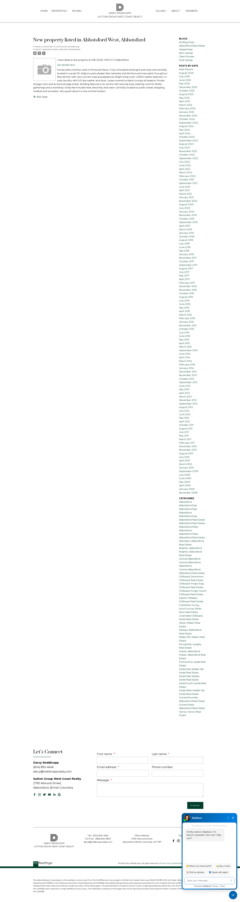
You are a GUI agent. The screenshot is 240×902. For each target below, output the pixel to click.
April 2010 (184, 460)
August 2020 (186, 204)
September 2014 (188, 350)
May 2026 (184, 83)
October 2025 (187, 90)
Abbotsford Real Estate (192, 523)
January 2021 (186, 197)
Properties (59, 11)
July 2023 (184, 147)
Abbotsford (185, 502)
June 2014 (184, 354)
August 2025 (186, 94)
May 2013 (184, 389)
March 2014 (185, 361)
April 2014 (184, 357)
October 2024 (187, 119)
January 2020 (186, 211)
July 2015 (184, 332)
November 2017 (188, 258)
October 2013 (186, 379)
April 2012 (184, 421)
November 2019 (188, 215)
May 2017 (184, 275)
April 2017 (184, 279)
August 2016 (186, 297)
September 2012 (188, 403)
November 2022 (188, 151)
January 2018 (186, 254)
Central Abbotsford (189, 559)
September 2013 (188, 382)
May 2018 (184, 250)
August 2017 (186, 268)
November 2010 (188, 450)
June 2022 (185, 165)
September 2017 (188, 265)
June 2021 (184, 187)
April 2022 (184, 169)
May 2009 (184, 482)
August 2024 (186, 126)
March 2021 (185, 194)
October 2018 (186, 236)
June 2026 (185, 80)
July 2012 (184, 411)
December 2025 (188, 87)
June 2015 (184, 336)
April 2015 (184, 343)
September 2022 (188, 158)
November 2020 (188, 201)
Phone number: (162, 767)
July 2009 (184, 475)
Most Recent (186, 69)
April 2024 (184, 133)
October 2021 (186, 179)
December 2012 (188, 400)
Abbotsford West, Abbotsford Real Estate (61, 49)
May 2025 (184, 98)
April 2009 (185, 485)
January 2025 (186, 112)
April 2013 (184, 393)
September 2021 (188, 183)
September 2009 (188, 471)
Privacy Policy (166, 863)
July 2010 (184, 457)
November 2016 (188, 290)
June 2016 (184, 304)
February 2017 (187, 283)
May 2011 (184, 435)
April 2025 (184, 101)
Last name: (160, 754)
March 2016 (185, 314)
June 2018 (185, 247)
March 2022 (185, 172)
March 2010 (185, 464)
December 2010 (188, 446)
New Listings (186, 53)
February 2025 (187, 108)
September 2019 (188, 222)
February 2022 (187, 176)
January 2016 (186, 322)
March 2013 (185, 396)
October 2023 (187, 137)
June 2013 (184, 386)
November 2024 (188, 115)
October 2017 (186, 261)
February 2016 (187, 318)
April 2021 (184, 190)
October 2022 (187, 154)
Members (192, 11)
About (175, 11)
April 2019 (184, 226)
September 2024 (188, 122)
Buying (77, 11)
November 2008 (188, 492)
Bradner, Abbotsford (190, 548)
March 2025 (185, 105)
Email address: (107, 767)
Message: (103, 780)
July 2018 (184, 243)
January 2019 (186, 233)
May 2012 (184, 418)
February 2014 (187, 364)
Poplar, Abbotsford (189, 651)
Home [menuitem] (44, 11)
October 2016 (186, 293)
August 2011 (185, 428)
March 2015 (185, 346)
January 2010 (186, 467)
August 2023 (186, 144)
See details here (66, 65)
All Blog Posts (186, 42)
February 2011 (187, 442)
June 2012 (184, 414)
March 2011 (185, 439)
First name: (105, 754)
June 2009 (185, 478)
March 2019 (185, 229)
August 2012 (186, 407)
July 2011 (184, 432)
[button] (34, 794)
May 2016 (184, 307)
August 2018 (186, 240)
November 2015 (188, 325)
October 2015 (186, 329)
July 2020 (184, 208)
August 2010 (186, 453)
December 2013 (188, 371)
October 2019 (186, 218)
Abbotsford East (188, 505)
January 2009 (186, 489)
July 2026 (184, 76)
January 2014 (186, 368)
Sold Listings (186, 60)
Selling (161, 11)
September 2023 (188, 140)
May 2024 (184, 130)
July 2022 (184, 162)
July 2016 (184, 300)
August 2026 (186, 73)
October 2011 (186, 425)
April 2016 (184, 311)
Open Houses (186, 56)
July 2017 (184, 272)
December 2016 (188, 286)
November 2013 (188, 375)
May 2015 (184, 339)
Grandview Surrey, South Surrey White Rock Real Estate (190, 609)
